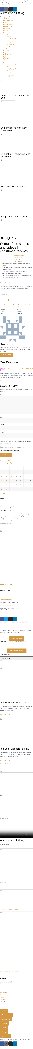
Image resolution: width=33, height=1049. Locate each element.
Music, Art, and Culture (13, 35)
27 (25, 485)
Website (2, 432)
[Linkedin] (15, 9)
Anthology (7, 304)
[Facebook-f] (2, 1043)
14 (30, 476)
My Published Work (8, 24)
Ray (30, 304)
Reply (1, 380)
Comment (3, 395)
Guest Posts (10, 43)
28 (30, 485)
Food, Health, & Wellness (13, 38)
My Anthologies (7, 26)
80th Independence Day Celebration (10, 971)
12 (20, 476)
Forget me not (14, 304)
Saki (5, 307)
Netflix (27, 304)
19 (20, 480)
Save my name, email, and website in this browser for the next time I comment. (15, 442)
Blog (4, 22)
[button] (8, 310)
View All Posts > (6, 354)
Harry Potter (21, 304)
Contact (5, 30)
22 (2, 485)
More (4, 32)
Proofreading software (6, 599)
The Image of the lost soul (14, 307)
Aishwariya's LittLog (12, 13)
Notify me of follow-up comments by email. (13, 447)
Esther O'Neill (7, 368)
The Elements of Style (6, 605)
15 (2, 480)
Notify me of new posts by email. (10, 450)
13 (25, 476)
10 (11, 476)
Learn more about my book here (8, 588)
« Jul (1, 493)
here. (4, 265)
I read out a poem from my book (9, 909)
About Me (6, 18)
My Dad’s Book (7, 28)
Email (2, 424)
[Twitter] (6, 619)
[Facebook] (2, 9)
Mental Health (10, 45)
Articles (9, 47)
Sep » (4, 493)
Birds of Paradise (8, 20)
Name (2, 417)
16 (6, 480)
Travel (8, 41)
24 (11, 485)
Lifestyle (9, 36)
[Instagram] (10, 9)
